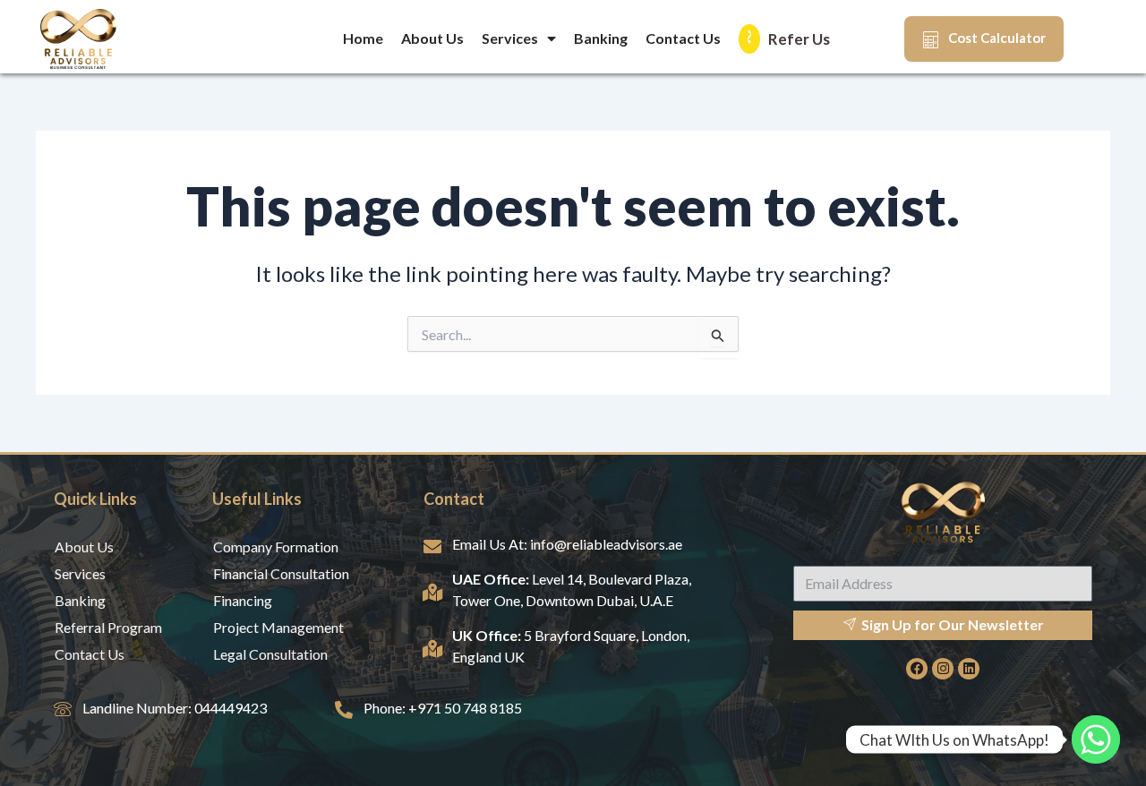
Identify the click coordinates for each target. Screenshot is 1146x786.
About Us (432, 38)
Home (363, 38)
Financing (242, 600)
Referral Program (108, 627)
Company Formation (275, 546)
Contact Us (683, 38)
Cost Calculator (997, 38)
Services (510, 38)
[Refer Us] (749, 39)
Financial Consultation (281, 573)
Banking (601, 38)
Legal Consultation (270, 653)
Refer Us (799, 39)
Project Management (278, 627)
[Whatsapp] (1096, 739)
